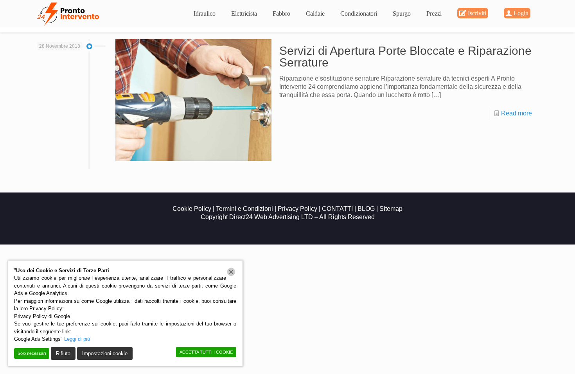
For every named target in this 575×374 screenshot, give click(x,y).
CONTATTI (337, 208)
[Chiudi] (231, 272)
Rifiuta (63, 353)
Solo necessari (32, 353)
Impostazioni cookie (105, 353)
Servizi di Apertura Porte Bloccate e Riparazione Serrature (405, 56)
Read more (516, 113)
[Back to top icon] (537, 358)
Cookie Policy (191, 208)
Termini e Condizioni (245, 208)
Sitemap (390, 208)
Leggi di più (77, 339)
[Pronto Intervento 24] (69, 13)
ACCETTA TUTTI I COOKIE (206, 352)
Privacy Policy (298, 208)
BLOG (366, 208)
